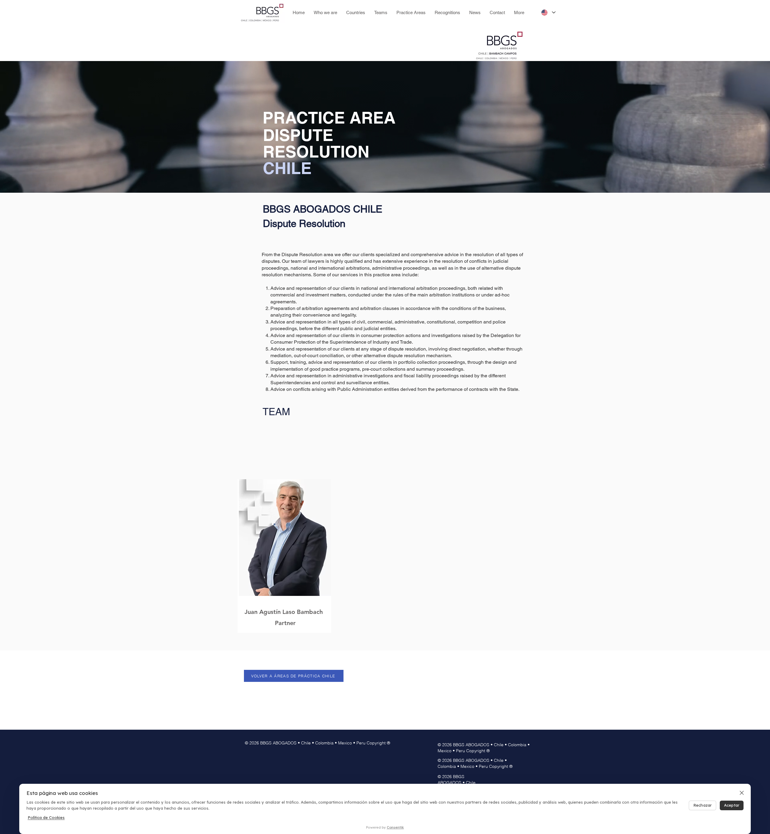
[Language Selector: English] (548, 12)
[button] (381, 12)
